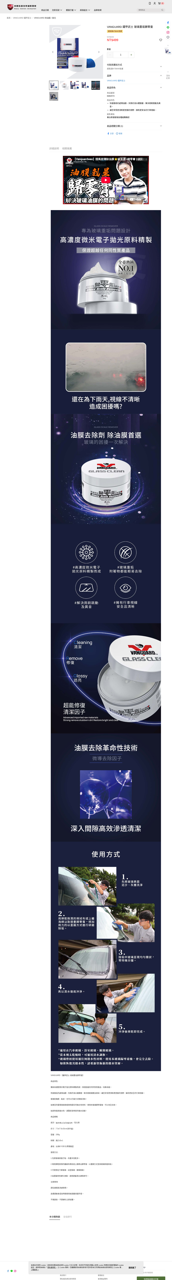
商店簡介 (63, 1275)
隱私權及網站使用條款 (68, 1279)
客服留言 (101, 1275)
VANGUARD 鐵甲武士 (116, 81)
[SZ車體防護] (22, 7)
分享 (112, 133)
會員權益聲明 (103, 1279)
